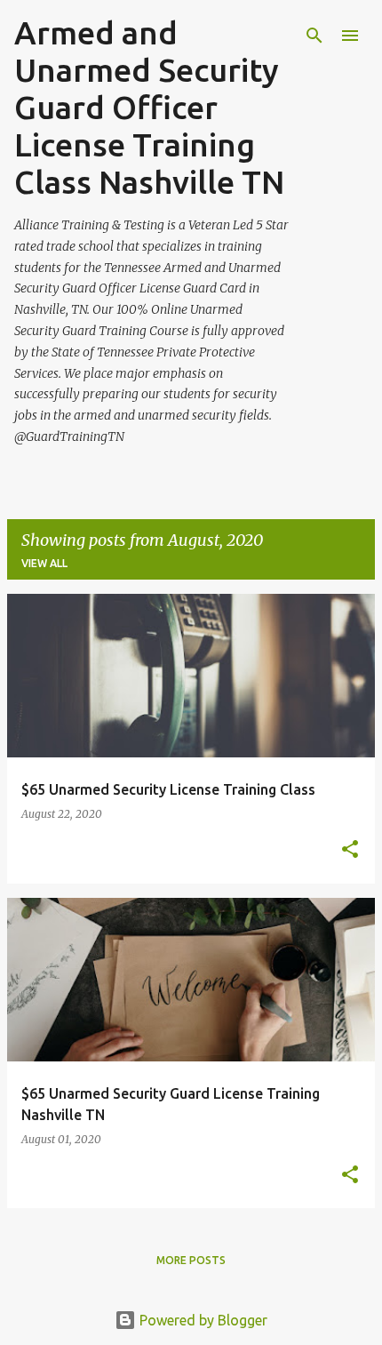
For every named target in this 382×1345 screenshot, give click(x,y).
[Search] (314, 35)
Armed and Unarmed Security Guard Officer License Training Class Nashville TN (149, 107)
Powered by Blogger (201, 1320)
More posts (191, 1260)
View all (44, 563)
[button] (350, 850)
